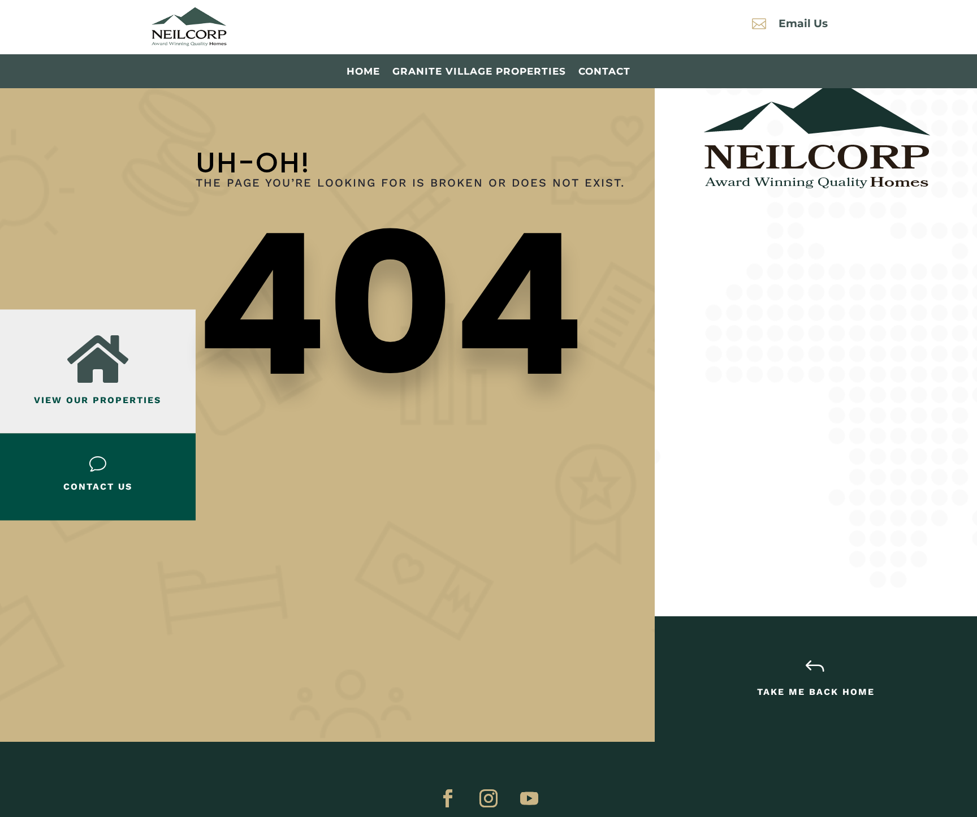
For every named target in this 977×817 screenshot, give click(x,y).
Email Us (803, 23)
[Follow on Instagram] (488, 798)
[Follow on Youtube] (529, 798)
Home (363, 72)
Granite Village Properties (479, 72)
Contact (604, 72)
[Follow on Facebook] (448, 798)
